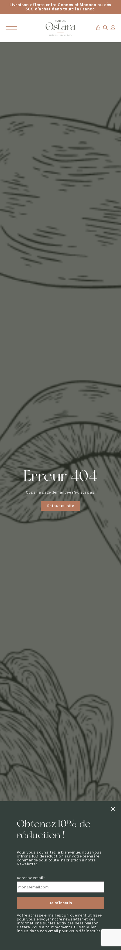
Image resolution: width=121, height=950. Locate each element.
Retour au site (60, 505)
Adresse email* (31, 878)
